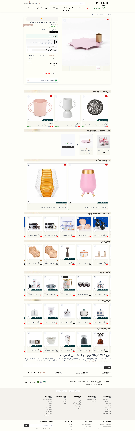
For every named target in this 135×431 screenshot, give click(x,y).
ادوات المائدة (78, 408)
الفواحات (64, 401)
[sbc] (41, 382)
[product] (95, 108)
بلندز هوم (106, 123)
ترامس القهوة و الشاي (106, 399)
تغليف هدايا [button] (52, 47)
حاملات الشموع (95, 14)
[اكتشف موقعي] (28, 80)
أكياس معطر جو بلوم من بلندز (104, 150)
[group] (86, 68)
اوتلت (108, 19)
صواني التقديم (108, 403)
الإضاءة (50, 403)
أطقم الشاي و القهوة (91, 399)
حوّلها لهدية (49, 41)
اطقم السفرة (93, 401)
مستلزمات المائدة (77, 406)
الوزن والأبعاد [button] (42, 55)
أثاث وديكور (102, 14)
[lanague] (38, 3)
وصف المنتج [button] (31, 55)
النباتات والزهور (48, 413)
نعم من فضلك (54, 31)
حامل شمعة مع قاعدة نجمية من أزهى (86, 150)
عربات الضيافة (108, 411)
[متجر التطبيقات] (41, 373)
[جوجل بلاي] (44, 373)
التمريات (109, 405)
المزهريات (49, 409)
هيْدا (64, 391)
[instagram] (35, 373)
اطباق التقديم (78, 404)
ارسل (26, 425)
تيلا (77, 391)
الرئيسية (108, 14)
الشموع (64, 403)
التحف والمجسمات (47, 399)
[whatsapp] (26, 373)
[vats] (44, 382)
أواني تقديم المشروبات (76, 403)
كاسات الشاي (108, 407)
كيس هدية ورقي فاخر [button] (51, 50)
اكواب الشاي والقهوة (106, 413)
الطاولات (50, 401)
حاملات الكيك (108, 409)
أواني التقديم (78, 401)
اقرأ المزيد (108, 367)
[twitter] (32, 373)
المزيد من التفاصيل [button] (53, 55)
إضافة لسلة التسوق (68, 146)
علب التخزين (49, 411)
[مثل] (84, 96)
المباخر (65, 399)
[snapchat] (38, 373)
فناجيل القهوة (108, 401)
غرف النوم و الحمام (47, 415)
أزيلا (58, 391)
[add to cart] (83, 120)
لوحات (50, 405)
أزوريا (71, 391)
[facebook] (29, 373)
